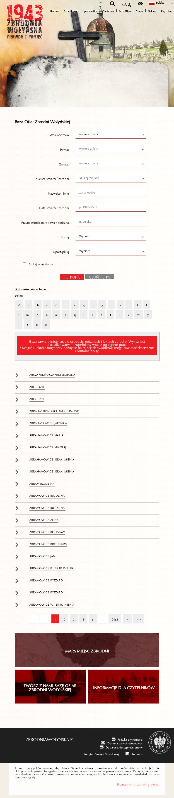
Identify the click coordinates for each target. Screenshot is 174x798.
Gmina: (64, 163)
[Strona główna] (25, 32)
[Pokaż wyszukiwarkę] (112, 3)
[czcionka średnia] (125, 4)
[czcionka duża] (129, 3)
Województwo (59, 134)
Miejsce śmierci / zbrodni (52, 178)
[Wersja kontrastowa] (140, 3)
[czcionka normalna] (122, 4)
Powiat (64, 149)
